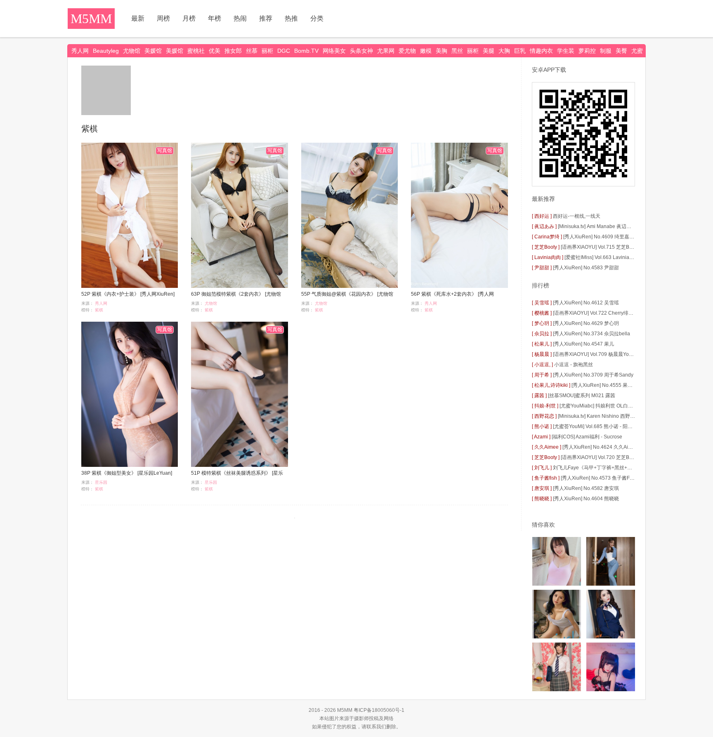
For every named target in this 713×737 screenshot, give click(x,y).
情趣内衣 (541, 50)
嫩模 (426, 50)
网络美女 (334, 50)
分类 (316, 18)
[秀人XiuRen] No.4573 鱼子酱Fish (598, 478)
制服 (605, 50)
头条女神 (361, 50)
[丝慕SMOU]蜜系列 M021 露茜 (581, 395)
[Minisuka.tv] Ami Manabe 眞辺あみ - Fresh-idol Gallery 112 (624, 226)
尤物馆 (131, 50)
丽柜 (267, 50)
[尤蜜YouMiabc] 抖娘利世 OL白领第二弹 (604, 406)
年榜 (214, 18)
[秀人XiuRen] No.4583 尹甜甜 (586, 268)
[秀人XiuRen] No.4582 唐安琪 (586, 488)
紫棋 (99, 310)
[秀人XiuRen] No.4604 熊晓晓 (586, 499)
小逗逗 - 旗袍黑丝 (573, 364)
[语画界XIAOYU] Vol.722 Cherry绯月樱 (595, 313)
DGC (283, 50)
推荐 (265, 18)
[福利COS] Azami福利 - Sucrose (587, 437)
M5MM (91, 18)
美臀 (621, 50)
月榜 (189, 18)
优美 (214, 50)
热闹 (240, 18)
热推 (291, 18)
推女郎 (233, 50)
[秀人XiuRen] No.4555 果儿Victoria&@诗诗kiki (623, 385)
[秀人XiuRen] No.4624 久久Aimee (600, 447)
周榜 (163, 18)
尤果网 (385, 50)
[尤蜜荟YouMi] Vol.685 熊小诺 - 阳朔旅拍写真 (602, 426)
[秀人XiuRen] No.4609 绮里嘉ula (599, 237)
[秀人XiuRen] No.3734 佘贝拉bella (591, 334)
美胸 (441, 50)
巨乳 (520, 50)
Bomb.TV (306, 50)
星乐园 (101, 482)
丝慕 (251, 50)
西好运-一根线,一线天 (576, 216)
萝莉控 (587, 50)
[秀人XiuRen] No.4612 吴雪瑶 (586, 303)
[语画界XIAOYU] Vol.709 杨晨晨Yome (594, 354)
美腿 (488, 50)
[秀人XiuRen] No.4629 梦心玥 (586, 323)
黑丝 (457, 50)
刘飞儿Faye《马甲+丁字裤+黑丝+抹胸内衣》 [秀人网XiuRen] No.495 (629, 468)
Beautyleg (106, 50)
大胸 (504, 50)
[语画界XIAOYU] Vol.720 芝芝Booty (600, 457)
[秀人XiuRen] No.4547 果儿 (583, 344)
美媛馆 (153, 50)
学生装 (565, 50)
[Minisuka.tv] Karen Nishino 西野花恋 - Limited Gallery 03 (621, 416)
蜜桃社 (196, 50)
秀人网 (80, 50)
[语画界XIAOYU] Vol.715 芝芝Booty (600, 247)
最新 (137, 18)
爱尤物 (407, 50)
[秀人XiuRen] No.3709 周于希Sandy (593, 375)
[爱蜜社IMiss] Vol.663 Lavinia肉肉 (601, 257)
